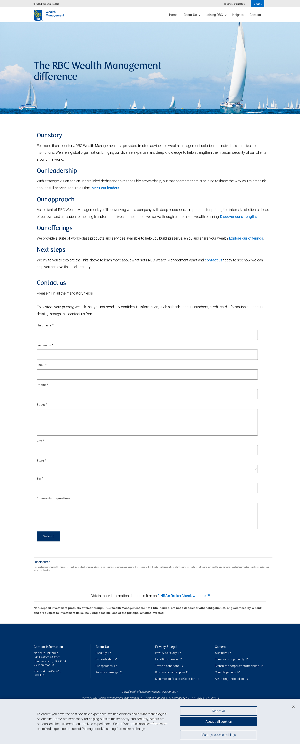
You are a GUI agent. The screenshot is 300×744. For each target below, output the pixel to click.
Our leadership (105, 659)
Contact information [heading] (48, 647)
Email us (39, 675)
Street (42, 405)
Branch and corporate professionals (237, 666)
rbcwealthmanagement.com (46, 3)
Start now (221, 653)
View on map (42, 665)
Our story (101, 653)
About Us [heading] (102, 647)
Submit (48, 536)
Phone (42, 385)
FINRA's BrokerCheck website (182, 595)
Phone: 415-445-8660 (47, 671)
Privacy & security (166, 653)
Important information (234, 3)
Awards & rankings (107, 672)
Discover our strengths (238, 216)
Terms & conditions (167, 666)
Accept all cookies (219, 721)
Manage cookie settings (218, 734)
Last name (45, 345)
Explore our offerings (246, 238)
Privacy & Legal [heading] (166, 647)
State (41, 461)
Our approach (104, 666)
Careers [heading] (220, 647)
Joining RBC (215, 15)
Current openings (225, 672)
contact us (213, 260)
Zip (40, 478)
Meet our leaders (105, 188)
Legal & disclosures (167, 659)
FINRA (200, 698)
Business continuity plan (170, 672)
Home (173, 15)
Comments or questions (53, 498)
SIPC (212, 698)
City (40, 441)
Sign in (257, 3)
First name (45, 325)
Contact (255, 15)
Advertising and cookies (229, 679)
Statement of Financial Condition (175, 679)
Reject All (218, 711)
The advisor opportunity (230, 659)
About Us (190, 15)
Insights (237, 15)
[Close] (293, 706)
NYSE (186, 698)
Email (42, 365)
